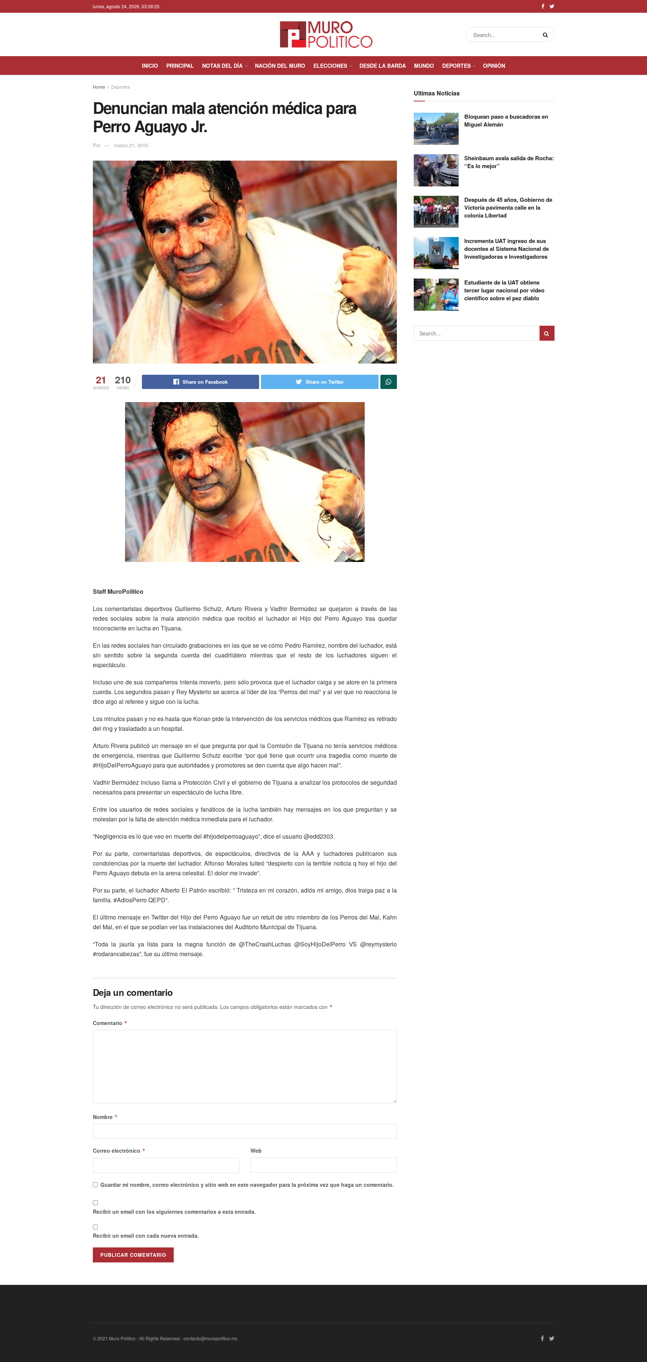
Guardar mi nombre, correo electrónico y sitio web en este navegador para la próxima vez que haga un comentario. (247, 1184)
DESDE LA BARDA (382, 65)
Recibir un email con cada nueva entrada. (146, 1235)
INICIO (150, 65)
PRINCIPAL (180, 65)
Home (99, 86)
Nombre (105, 1117)
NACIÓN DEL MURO (280, 65)
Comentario (110, 1023)
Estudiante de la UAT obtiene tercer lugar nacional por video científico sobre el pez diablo (504, 290)
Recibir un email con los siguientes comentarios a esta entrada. (174, 1211)
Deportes (120, 86)
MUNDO (424, 65)
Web (256, 1150)
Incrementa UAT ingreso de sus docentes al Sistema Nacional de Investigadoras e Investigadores (506, 249)
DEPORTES (456, 65)
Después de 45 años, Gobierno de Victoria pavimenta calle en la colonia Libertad (508, 207)
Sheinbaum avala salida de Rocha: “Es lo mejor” (509, 162)
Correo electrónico (119, 1150)
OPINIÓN (494, 65)
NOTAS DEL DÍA (222, 65)
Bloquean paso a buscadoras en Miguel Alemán (506, 120)
